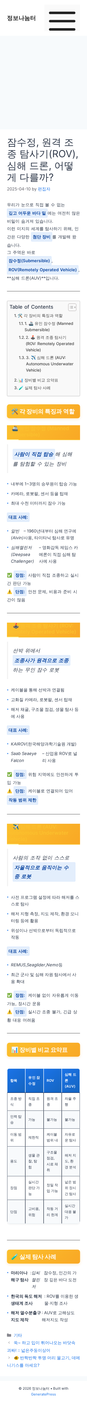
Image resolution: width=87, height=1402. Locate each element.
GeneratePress (43, 1394)
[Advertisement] (43, 83)
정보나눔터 (21, 17)
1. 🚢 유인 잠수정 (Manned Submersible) (49, 326)
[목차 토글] (70, 307)
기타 (18, 1335)
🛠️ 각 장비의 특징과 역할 (40, 315)
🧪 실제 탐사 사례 (35, 387)
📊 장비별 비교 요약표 (38, 380)
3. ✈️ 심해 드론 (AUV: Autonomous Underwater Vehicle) (50, 364)
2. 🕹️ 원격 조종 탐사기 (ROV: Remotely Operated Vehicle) (50, 344)
